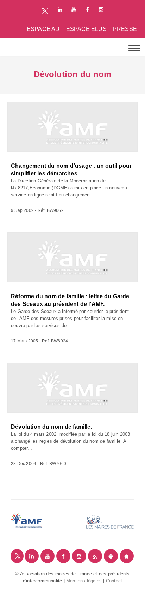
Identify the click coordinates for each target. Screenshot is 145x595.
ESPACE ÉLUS (86, 29)
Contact (114, 580)
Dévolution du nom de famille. (51, 427)
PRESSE (125, 29)
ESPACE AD (43, 29)
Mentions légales (84, 580)
